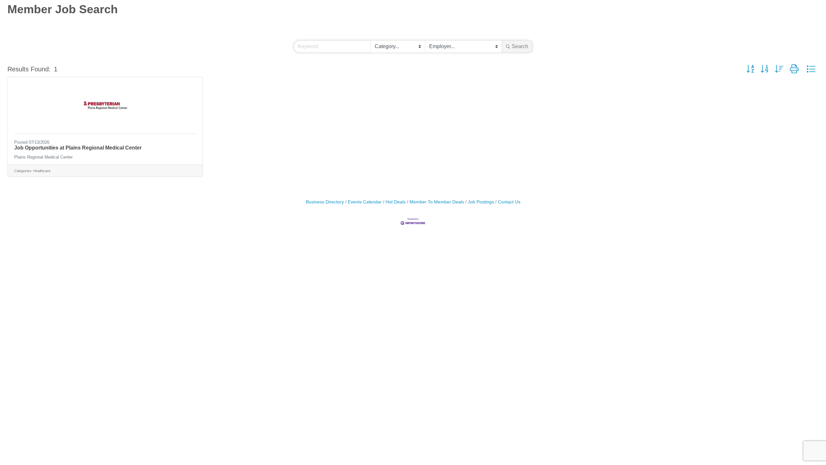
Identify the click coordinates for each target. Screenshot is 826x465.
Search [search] (520, 46)
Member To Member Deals (436, 202)
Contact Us (509, 202)
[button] (750, 69)
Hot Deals (396, 202)
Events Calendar (365, 202)
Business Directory (325, 202)
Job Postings (481, 202)
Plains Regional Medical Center (43, 157)
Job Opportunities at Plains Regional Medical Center (78, 147)
